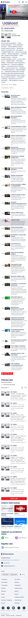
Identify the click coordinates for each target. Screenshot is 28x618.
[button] (14, 12)
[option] (5, 574)
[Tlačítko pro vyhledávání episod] (22, 387)
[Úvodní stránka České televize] (7, 554)
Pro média (17, 579)
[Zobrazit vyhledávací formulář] (19, 2)
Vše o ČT (3, 603)
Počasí (3, 594)
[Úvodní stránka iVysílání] (5, 2)
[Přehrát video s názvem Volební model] (14, 12)
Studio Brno (18, 585)
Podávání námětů (19, 597)
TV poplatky (4, 585)
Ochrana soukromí (10, 615)
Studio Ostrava (18, 588)
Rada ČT (17, 591)
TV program (4, 579)
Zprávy (11, 87)
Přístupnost (19, 615)
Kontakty (17, 603)
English (2, 615)
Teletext (3, 588)
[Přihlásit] (23, 2)
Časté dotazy (18, 600)
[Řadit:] (25, 387)
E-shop (3, 597)
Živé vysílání (4, 582)
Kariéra (16, 594)
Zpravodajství (5, 87)
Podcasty (3, 591)
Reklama (17, 582)
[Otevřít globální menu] (26, 2)
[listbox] (14, 574)
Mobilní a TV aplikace (6, 600)
